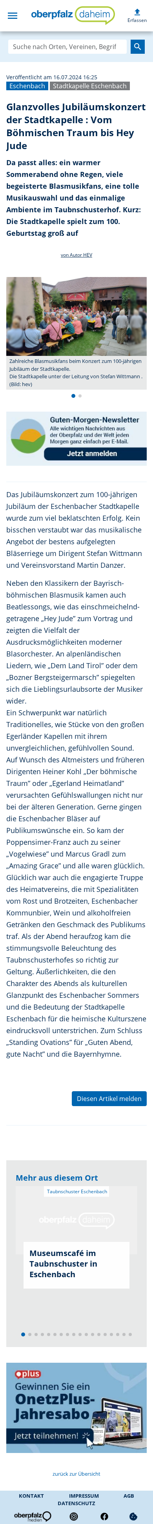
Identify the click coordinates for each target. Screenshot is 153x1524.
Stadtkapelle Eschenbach (90, 86)
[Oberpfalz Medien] (32, 1516)
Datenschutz (76, 1503)
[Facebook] (104, 1516)
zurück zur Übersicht (76, 1473)
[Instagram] (74, 1516)
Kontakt (31, 1495)
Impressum (84, 1495)
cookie (133, 1516)
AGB (129, 1495)
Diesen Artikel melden (109, 1098)
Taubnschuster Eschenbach (76, 1191)
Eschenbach (27, 86)
